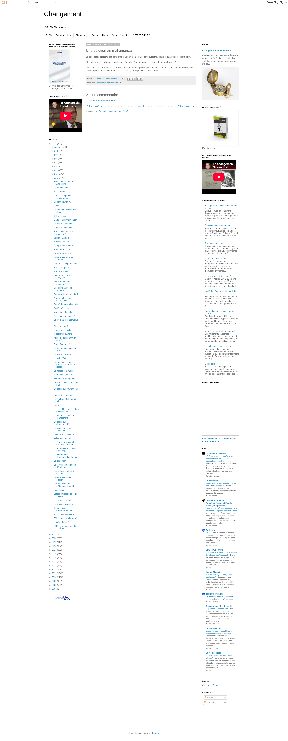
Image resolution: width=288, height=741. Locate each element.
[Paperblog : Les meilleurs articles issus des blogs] (62, 600)
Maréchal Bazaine (62, 249)
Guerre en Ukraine (62, 354)
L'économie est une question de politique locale (65, 364)
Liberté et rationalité (63, 228)
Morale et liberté (61, 271)
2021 (54, 534)
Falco (56, 206)
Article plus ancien (186, 106)
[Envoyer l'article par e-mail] (123, 79)
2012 (54, 569)
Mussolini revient (61, 242)
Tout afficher (234, 674)
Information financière (64, 375)
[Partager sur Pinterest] (141, 79)
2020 (54, 538)
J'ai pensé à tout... (120, 35)
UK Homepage (213, 481)
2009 (54, 581)
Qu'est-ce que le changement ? (62, 423)
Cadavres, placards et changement (64, 416)
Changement (63, 14)
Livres (105, 35)
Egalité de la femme (63, 395)
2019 (54, 542)
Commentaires (213, 702)
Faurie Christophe (210, 441)
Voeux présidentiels (63, 312)
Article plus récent (95, 106)
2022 (54, 144)
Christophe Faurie (210, 685)
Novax (57, 405)
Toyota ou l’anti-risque (215, 243)
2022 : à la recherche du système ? (65, 527)
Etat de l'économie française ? (62, 276)
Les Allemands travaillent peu (218, 346)
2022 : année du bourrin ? (66, 518)
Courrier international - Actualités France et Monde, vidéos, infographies (219, 503)
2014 (54, 561)
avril (56, 166)
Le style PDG (60, 358)
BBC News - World (214, 550)
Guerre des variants (63, 224)
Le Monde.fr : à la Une (216, 454)
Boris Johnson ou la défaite (66, 304)
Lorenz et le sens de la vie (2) (218, 276)
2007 (54, 589)
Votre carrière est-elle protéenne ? (220, 331)
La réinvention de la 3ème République (66, 466)
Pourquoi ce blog (64, 35)
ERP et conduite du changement (217, 438)
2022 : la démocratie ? (64, 514)
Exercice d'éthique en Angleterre (64, 182)
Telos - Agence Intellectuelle (219, 606)
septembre (59, 147)
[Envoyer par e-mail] (128, 79)
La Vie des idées (213, 653)
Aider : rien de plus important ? (62, 283)
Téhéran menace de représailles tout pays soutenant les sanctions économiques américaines (221, 458)
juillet (57, 155)
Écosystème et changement (217, 226)
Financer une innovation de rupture (220, 597)
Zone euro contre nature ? (216, 258)
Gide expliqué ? (61, 326)
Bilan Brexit (59, 490)
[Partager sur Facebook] (138, 79)
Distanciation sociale (63, 504)
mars (56, 170)
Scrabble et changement (65, 379)
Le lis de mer (60, 461)
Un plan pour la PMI (63, 202)
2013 (54, 565)
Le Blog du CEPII (214, 628)
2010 (54, 577)
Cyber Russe (60, 216)
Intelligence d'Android (64, 334)
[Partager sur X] (135, 79)
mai (56, 162)
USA (121, 83)
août (56, 151)
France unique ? (61, 267)
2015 (54, 558)
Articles (209, 697)
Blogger (155, 733)
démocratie (101, 83)
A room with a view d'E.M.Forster (62, 299)
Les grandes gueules (63, 500)
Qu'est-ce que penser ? (64, 316)
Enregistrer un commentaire (102, 100)
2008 (54, 585)
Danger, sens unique (63, 246)
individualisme (112, 83)
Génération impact (62, 188)
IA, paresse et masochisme (217, 609)
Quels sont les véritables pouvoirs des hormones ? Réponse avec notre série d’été (221, 510)
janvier (57, 178)
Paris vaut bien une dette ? (66, 294)
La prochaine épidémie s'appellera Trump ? (64, 443)
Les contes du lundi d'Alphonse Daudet (64, 485)
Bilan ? (209, 533)
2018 (54, 546)
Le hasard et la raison (64, 371)
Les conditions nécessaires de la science (66, 410)
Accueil (140, 106)
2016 (54, 554)
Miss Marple (59, 192)
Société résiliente (62, 308)
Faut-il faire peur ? (62, 344)
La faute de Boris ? (62, 253)
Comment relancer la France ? (63, 258)
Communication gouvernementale (63, 509)
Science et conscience (64, 434)
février (57, 174)
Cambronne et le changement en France (66, 456)
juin (56, 158)
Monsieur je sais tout (63, 330)
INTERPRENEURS (141, 35)
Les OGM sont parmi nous (66, 264)
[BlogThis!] (132, 79)
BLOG (49, 35)
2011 (54, 573)
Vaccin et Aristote (61, 238)
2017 (54, 550)
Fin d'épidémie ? (61, 522)
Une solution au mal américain (63, 429)
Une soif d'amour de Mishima (63, 289)
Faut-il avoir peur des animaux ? (63, 232)
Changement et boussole (216, 50)
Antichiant (211, 530)
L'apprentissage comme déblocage (65, 449)
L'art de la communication (65, 220)
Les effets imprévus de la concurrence (65, 196)
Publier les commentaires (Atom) (113, 111)
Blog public (210, 364)
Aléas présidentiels (62, 438)
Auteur (95, 35)
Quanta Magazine (214, 572)
